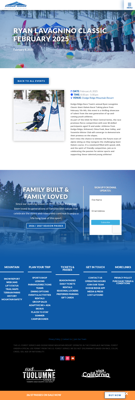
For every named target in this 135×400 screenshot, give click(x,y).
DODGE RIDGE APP (95, 288)
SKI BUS (40, 308)
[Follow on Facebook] (62, 358)
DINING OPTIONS (40, 291)
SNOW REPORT (12, 279)
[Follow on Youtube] (73, 358)
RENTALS (39, 298)
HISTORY (12, 296)
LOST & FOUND (95, 295)
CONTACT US (95, 277)
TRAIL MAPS (12, 289)
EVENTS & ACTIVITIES (39, 295)
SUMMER (39, 315)
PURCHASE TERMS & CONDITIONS (123, 282)
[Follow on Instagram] (67, 358)
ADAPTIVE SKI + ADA (39, 305)
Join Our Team (80, 339)
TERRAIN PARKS (12, 292)
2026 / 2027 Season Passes (46, 226)
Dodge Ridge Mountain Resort (98, 97)
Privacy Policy (54, 339)
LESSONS (39, 281)
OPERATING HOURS (95, 281)
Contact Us (67, 339)
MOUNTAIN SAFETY (12, 299)
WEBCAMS (11, 282)
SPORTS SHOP (39, 277)
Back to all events (31, 81)
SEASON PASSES (67, 280)
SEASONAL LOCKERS (67, 290)
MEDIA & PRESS (95, 291)
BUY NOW (115, 395)
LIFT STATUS (11, 285)
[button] (129, 5)
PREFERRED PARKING (67, 294)
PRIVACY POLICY (123, 277)
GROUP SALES (39, 301)
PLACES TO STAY (39, 312)
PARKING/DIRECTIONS (39, 284)
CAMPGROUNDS (39, 319)
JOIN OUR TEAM (95, 284)
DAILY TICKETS (67, 284)
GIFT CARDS (67, 297)
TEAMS (39, 288)
